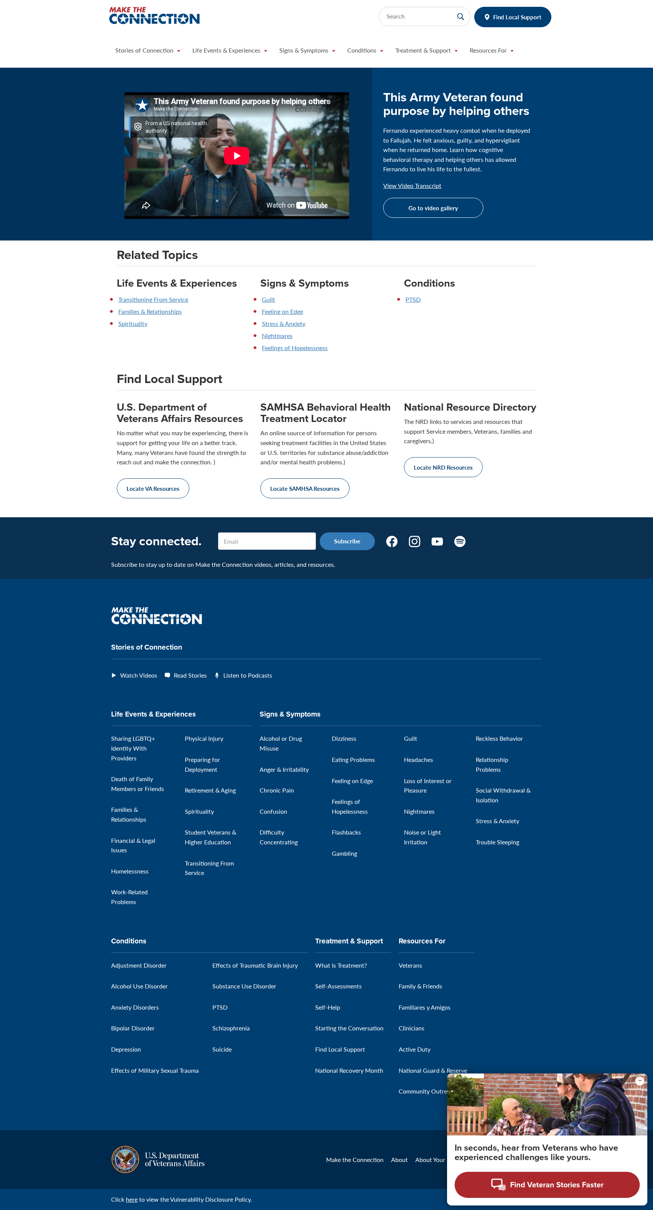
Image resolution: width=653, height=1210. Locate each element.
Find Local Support (517, 17)
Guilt (268, 299)
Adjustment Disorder (139, 965)
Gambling (344, 853)
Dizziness (344, 738)
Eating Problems (353, 759)
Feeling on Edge (282, 311)
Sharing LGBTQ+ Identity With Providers (133, 748)
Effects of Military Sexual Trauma (155, 1070)
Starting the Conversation (349, 1028)
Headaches (418, 759)
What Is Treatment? (341, 965)
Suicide (222, 1049)
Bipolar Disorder (133, 1028)
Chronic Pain (277, 790)
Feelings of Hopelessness (295, 347)
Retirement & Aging (210, 790)
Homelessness (130, 871)
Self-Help (327, 1007)
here (132, 1199)
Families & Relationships (150, 311)
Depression (126, 1049)
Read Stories (190, 675)
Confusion (273, 811)
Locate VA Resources (153, 488)
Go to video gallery (433, 208)
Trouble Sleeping (497, 842)
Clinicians (411, 1028)
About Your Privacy (440, 1159)
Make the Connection (355, 1159)
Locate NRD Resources (443, 467)
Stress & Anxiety (283, 323)
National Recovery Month (349, 1070)
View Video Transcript (412, 186)
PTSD (413, 299)
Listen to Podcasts (247, 675)
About (399, 1159)
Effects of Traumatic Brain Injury (255, 965)
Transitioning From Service (153, 299)
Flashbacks (346, 832)
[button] (147, 52)
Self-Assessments (338, 986)
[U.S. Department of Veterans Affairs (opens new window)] (157, 1158)
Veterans (410, 965)
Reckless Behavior (499, 738)
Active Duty (414, 1049)
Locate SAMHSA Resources (305, 488)
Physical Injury (204, 738)
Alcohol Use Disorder (139, 986)
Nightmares (277, 335)
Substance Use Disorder (244, 986)
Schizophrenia (231, 1028)
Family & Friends (420, 986)
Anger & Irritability (284, 769)
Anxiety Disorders (135, 1007)
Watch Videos (138, 675)
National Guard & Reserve (433, 1070)
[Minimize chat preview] (639, 1081)
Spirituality (132, 323)
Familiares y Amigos (424, 1007)
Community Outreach (427, 1091)
